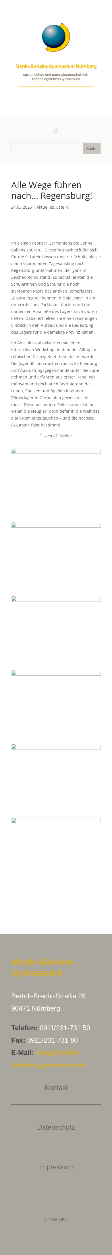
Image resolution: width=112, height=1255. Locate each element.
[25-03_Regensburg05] (56, 807)
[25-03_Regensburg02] (56, 511)
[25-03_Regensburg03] (56, 659)
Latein (62, 207)
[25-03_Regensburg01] (56, 585)
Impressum (56, 1167)
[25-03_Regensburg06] (56, 733)
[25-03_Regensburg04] (56, 881)
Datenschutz (56, 1127)
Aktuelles (45, 207)
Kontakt (56, 1087)
